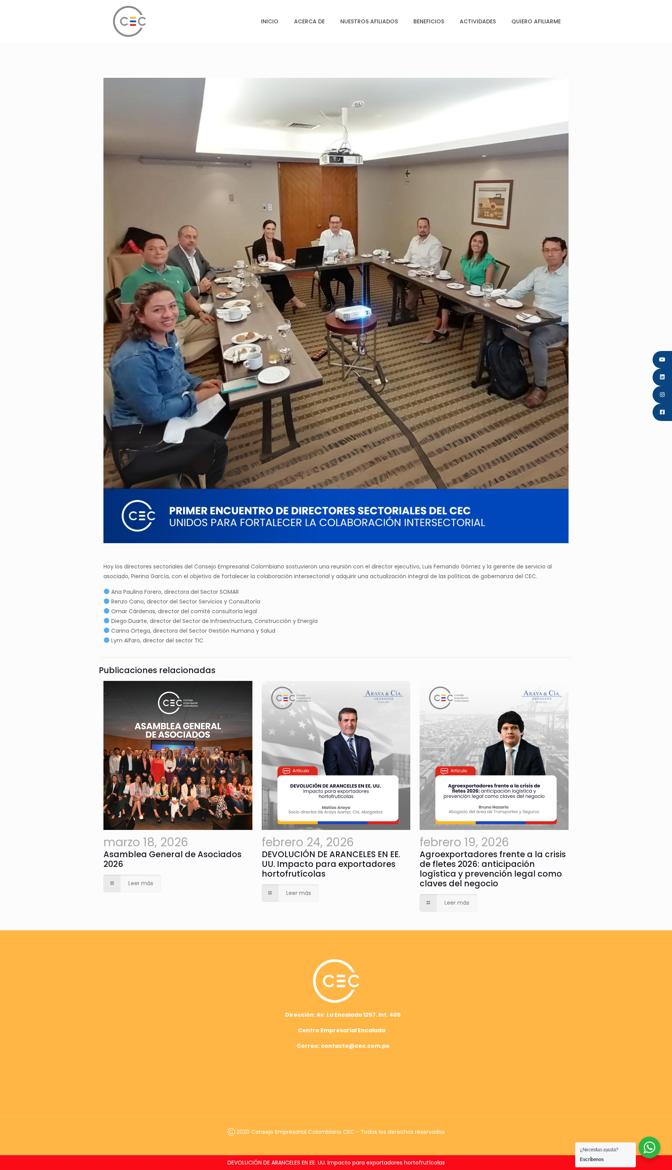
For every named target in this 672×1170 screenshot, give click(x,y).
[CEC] (129, 21)
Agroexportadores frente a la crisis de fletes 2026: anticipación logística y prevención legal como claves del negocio (493, 869)
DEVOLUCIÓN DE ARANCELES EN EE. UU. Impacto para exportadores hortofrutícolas (331, 864)
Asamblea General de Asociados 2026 (172, 859)
